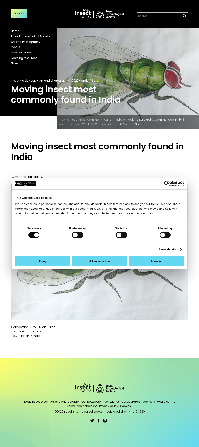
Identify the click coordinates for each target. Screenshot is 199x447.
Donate (19, 13)
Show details (167, 249)
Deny (42, 261)
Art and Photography (25, 42)
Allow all (156, 261)
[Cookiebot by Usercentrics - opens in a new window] (167, 184)
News (14, 63)
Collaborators (130, 402)
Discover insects (22, 52)
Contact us (112, 402)
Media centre (166, 402)
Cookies (125, 406)
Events (15, 47)
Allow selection (99, 261)
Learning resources (24, 58)
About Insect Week (35, 402)
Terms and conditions (82, 406)
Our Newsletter (91, 402)
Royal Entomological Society (30, 36)
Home (15, 31)
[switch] (77, 235)
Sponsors (148, 402)
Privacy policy (108, 406)
